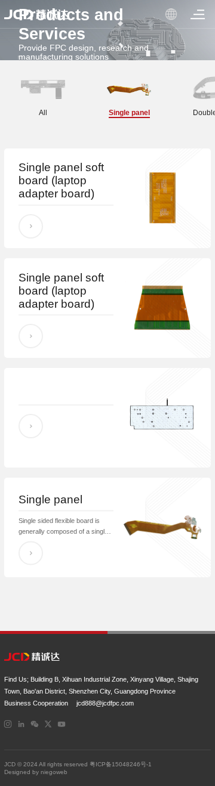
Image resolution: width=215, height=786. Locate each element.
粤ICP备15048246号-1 (121, 764)
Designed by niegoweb (35, 772)
